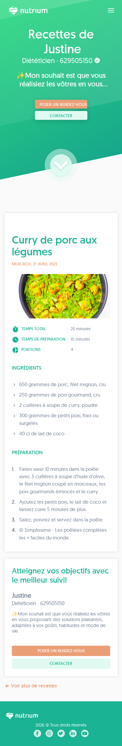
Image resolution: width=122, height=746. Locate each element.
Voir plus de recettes (34, 685)
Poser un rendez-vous (63, 104)
